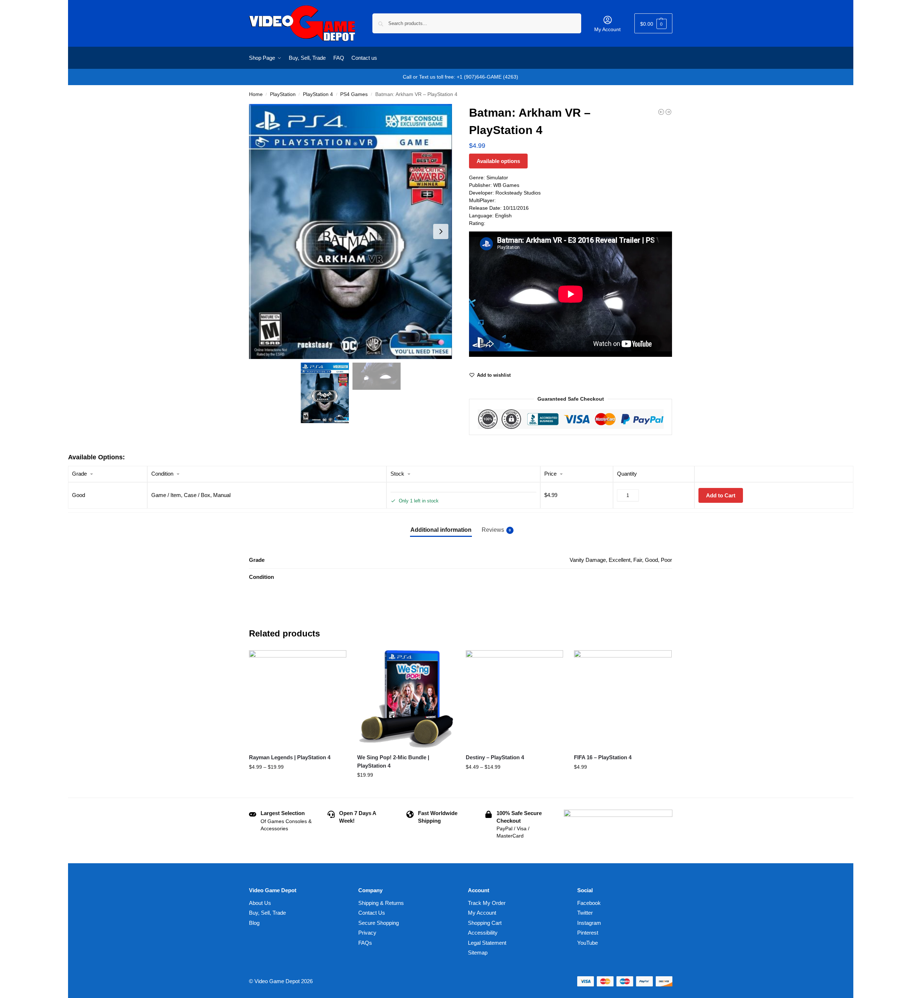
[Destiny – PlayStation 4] (514, 699)
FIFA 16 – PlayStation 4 (602, 757)
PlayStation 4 (318, 94)
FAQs (365, 943)
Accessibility (483, 933)
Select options (298, 782)
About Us (260, 903)
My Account (607, 29)
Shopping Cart (485, 923)
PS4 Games (354, 94)
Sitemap (477, 952)
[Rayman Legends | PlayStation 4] (298, 699)
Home (256, 94)
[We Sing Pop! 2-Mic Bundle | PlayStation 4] (406, 699)
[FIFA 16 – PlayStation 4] (623, 699)
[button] (653, 23)
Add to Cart (720, 495)
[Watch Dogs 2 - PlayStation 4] (661, 112)
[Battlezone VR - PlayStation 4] (668, 112)
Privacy (367, 933)
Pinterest (587, 933)
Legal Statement (487, 943)
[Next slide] (440, 231)
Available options (498, 161)
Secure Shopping (378, 923)
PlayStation (283, 94)
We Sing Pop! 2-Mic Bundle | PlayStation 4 (393, 761)
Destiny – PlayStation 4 (495, 757)
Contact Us (371, 913)
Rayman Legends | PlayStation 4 (289, 757)
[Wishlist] (335, 661)
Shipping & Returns (381, 903)
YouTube (587, 943)
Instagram (589, 923)
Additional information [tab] (441, 530)
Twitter (585, 913)
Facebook (589, 903)
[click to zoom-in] (350, 231)
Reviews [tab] (496, 530)
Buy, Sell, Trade (267, 913)
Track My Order (487, 903)
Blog (254, 923)
